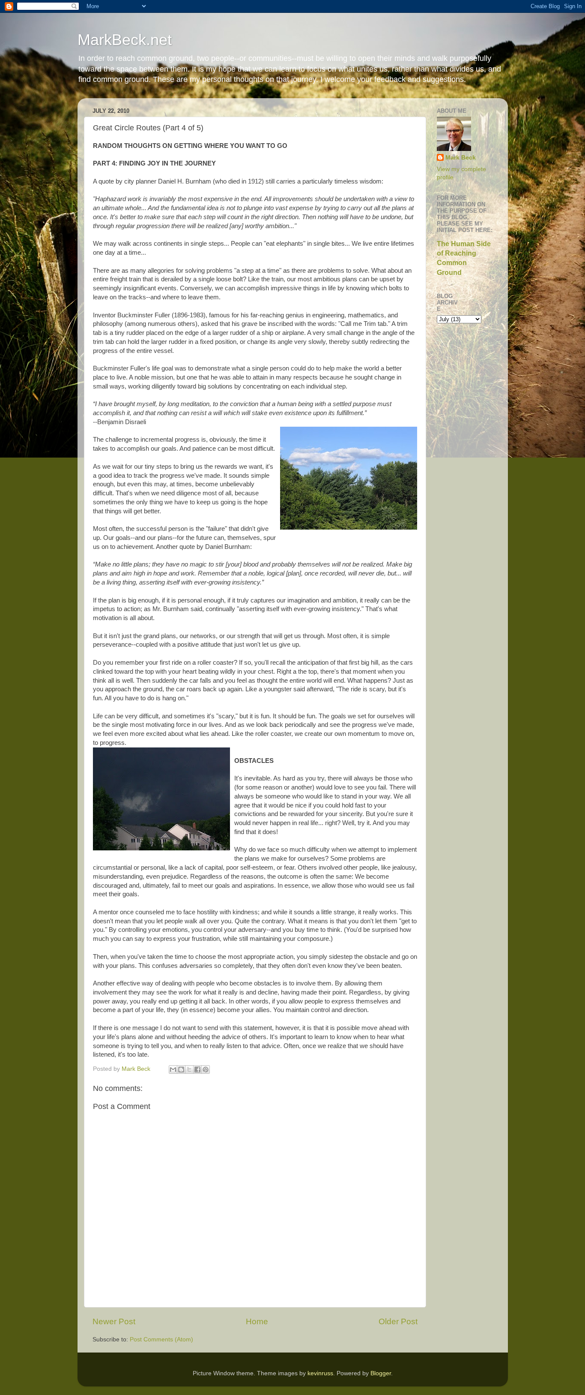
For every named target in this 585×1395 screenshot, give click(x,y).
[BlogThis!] (181, 1069)
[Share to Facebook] (197, 1069)
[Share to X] (189, 1069)
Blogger (380, 1373)
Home (257, 1321)
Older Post (398, 1321)
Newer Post (114, 1321)
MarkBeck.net (125, 39)
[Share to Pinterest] (205, 1069)
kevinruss (320, 1373)
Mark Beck (460, 157)
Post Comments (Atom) (161, 1339)
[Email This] (173, 1069)
